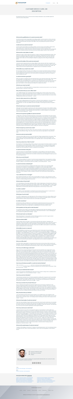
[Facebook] (33, 363)
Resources (44, 390)
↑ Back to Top (50, 390)
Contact (29, 390)
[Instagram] (34, 363)
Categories (48, 2)
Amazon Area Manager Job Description (24, 368)
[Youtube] (36, 363)
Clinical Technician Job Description (23, 371)
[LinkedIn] (38, 363)
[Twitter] (40, 363)
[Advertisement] (36, 27)
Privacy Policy (34, 390)
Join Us (39, 390)
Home (21, 390)
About (24, 390)
